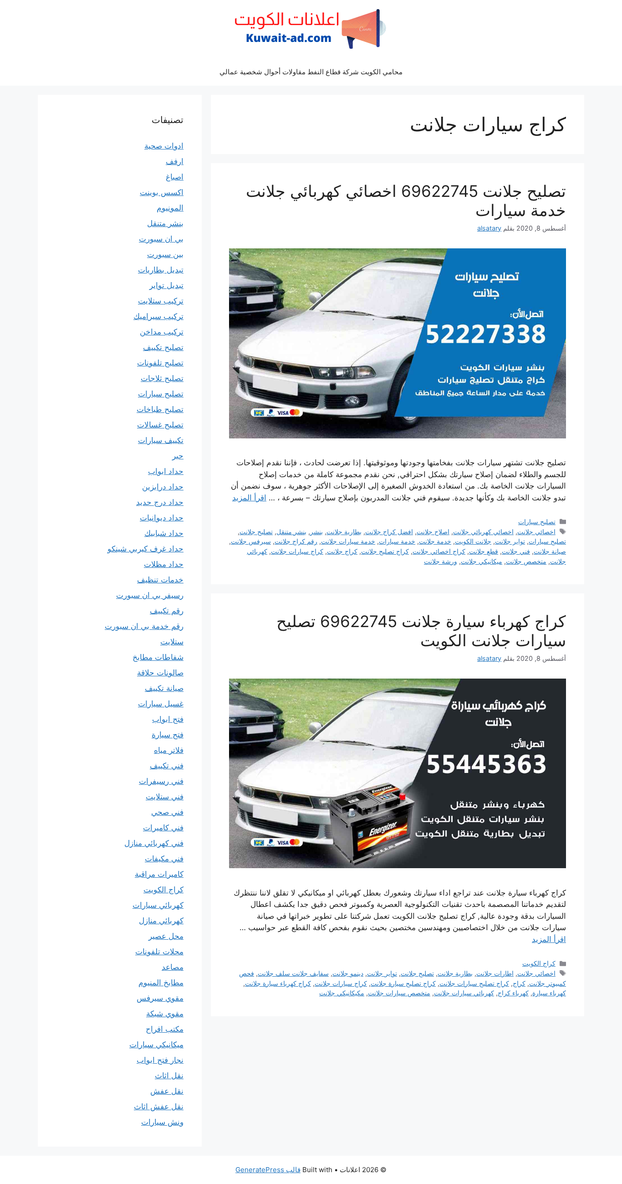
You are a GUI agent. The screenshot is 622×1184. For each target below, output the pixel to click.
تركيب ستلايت (161, 300)
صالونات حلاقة (160, 672)
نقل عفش (167, 1091)
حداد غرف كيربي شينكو (145, 548)
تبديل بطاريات (161, 269)
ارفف (175, 161)
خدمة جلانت (435, 541)
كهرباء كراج (513, 993)
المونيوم (170, 207)
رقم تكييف (167, 610)
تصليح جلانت (256, 531)
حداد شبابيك (164, 533)
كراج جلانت (342, 551)
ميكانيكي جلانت (481, 561)
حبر (178, 455)
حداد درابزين (163, 486)
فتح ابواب (168, 719)
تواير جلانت (510, 541)
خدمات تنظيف (160, 579)
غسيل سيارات (161, 703)
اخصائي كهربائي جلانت (483, 531)
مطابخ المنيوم (161, 982)
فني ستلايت (165, 796)
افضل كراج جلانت (389, 531)
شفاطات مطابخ (158, 657)
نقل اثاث (169, 1075)
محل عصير (166, 936)
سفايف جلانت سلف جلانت (293, 973)
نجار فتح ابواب (160, 1060)
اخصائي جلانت (536, 531)
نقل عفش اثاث (159, 1106)
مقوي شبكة (165, 1013)
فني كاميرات (163, 827)
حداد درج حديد (160, 502)
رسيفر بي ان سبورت (150, 595)
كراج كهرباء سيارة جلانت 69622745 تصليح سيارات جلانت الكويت (421, 631)
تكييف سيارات (161, 440)
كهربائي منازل (161, 920)
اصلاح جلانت (433, 531)
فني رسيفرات (161, 781)
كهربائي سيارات (158, 905)
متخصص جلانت (526, 561)
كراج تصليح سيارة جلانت (403, 983)
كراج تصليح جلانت (385, 551)
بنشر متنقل (291, 531)
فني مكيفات (164, 858)
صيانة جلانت (550, 551)
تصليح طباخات (160, 409)
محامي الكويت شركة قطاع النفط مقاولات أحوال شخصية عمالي (311, 71)
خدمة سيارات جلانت (348, 541)
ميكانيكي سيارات (156, 1044)
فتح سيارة (168, 734)
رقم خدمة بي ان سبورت (144, 626)
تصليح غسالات (160, 424)
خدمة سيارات (397, 541)
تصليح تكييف (163, 347)
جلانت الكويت (473, 541)
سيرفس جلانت (251, 541)
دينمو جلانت (347, 973)
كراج (519, 983)
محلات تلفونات (159, 951)
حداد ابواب (166, 471)
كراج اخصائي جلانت (439, 551)
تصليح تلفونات (160, 362)
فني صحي (167, 812)
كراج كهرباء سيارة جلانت (278, 983)
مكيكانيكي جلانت (341, 993)
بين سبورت (165, 254)
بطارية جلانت (344, 531)
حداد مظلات (164, 564)
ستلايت (172, 641)
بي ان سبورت (161, 238)
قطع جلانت (483, 551)
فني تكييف (167, 765)
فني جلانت (516, 551)
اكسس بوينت (162, 192)
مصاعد (173, 967)
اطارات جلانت (495, 973)
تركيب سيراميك (158, 316)
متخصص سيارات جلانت (399, 993)
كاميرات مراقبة (159, 874)
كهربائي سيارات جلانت (464, 993)
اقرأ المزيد (249, 497)
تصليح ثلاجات (162, 378)
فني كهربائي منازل (154, 843)
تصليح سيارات (537, 521)
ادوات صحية (164, 145)
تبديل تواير (166, 285)
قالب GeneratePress (268, 1169)
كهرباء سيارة (549, 993)
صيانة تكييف (164, 688)
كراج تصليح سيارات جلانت (474, 983)
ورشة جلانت (440, 561)
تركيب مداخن (162, 331)
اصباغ (175, 176)
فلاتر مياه (169, 750)
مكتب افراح (165, 1029)
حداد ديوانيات (162, 517)
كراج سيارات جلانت (297, 551)
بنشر (316, 531)
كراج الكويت (539, 963)
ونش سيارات (162, 1122)
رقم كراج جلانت (296, 541)
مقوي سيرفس (160, 998)
